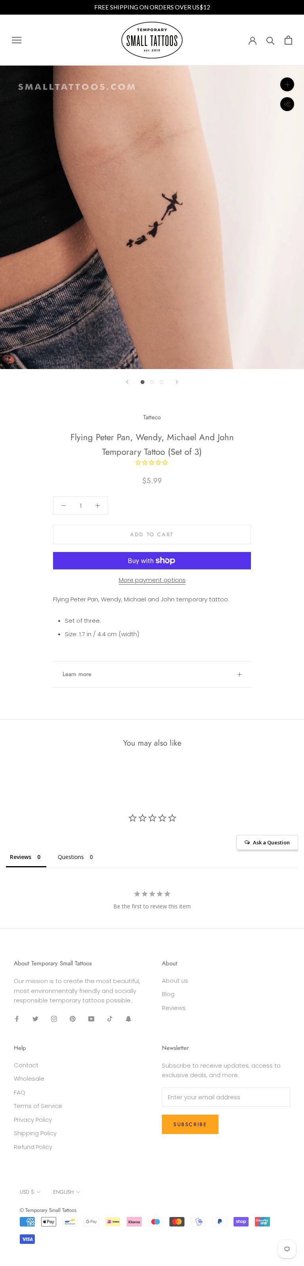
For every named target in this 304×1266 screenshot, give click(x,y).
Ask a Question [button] (271, 842)
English (63, 1192)
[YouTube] (91, 1018)
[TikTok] (110, 1018)
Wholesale (29, 1078)
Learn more (77, 674)
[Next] (177, 382)
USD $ (27, 1192)
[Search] (270, 40)
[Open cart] (288, 40)
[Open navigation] (16, 40)
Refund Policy (33, 1147)
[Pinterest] (73, 1018)
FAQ (19, 1092)
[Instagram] (54, 1018)
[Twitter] (35, 1018)
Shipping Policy (35, 1133)
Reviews (174, 1008)
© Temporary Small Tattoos (48, 1210)
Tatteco (152, 417)
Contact (26, 1065)
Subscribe (190, 1124)
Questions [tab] (71, 857)
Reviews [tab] (20, 857)
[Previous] (127, 382)
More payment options (152, 580)
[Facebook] (17, 1018)
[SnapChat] (128, 1018)
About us (175, 980)
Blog (168, 994)
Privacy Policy (33, 1119)
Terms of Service (38, 1106)
